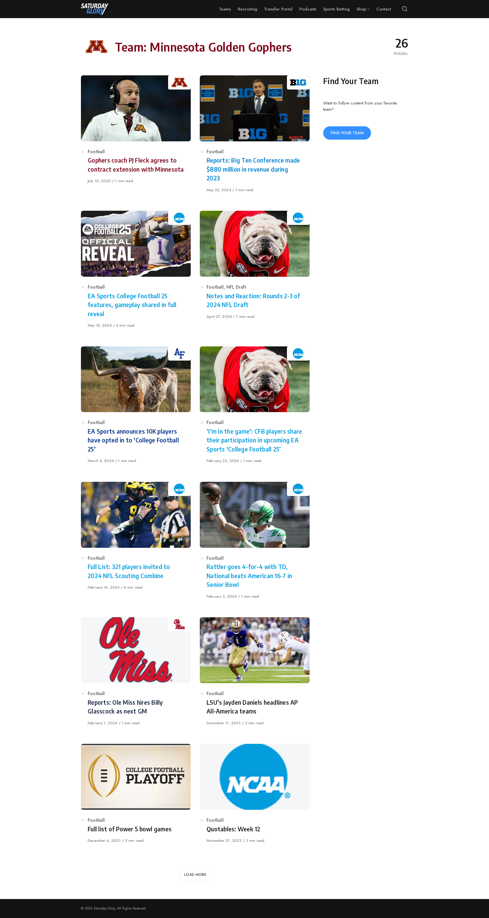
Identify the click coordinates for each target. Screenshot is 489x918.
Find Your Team (347, 133)
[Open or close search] (404, 9)
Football (96, 151)
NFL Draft (236, 287)
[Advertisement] (365, 238)
